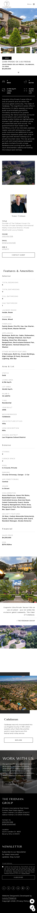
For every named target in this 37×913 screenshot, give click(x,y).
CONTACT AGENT (18, 255)
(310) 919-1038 (7, 236)
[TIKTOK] (27, 888)
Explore (18, 740)
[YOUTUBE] (23, 888)
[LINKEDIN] (18, 888)
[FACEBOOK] (13, 888)
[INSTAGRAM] (8, 888)
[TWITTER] (4, 888)
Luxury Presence (9, 898)
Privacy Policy (26, 873)
